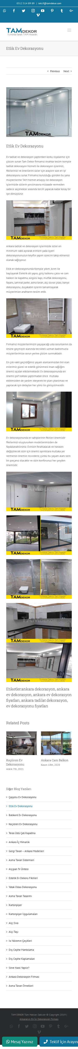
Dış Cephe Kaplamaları (22, 959)
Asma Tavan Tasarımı (20, 896)
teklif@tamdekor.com (49, 3)
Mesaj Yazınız (21, 1041)
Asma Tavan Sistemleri (21, 860)
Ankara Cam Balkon (54, 760)
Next (66, 71)
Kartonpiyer (15, 905)
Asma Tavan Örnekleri (21, 986)
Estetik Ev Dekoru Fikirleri (23, 878)
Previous (55, 71)
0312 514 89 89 (26, 3)
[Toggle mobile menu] (69, 30)
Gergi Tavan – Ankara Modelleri (26, 851)
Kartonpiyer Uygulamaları (23, 914)
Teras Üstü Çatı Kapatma (22, 833)
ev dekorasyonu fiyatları (27, 705)
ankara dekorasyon (38, 688)
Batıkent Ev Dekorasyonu (23, 815)
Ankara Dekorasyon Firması (24, 977)
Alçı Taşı (13, 932)
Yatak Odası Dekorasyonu (23, 887)
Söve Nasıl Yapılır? (19, 968)
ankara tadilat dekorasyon (44, 700)
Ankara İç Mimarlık (19, 842)
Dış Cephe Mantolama (21, 950)
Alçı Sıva (13, 923)
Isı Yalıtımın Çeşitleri (20, 941)
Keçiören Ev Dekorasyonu (15, 762)
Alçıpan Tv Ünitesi (18, 869)
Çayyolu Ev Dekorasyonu (22, 797)
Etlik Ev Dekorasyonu (20, 806)
